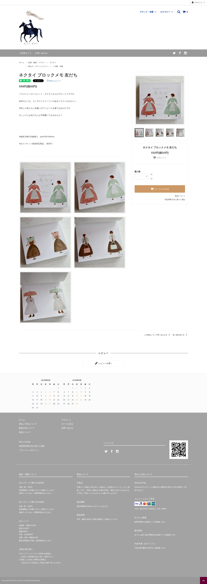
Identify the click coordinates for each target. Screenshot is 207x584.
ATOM (27, 442)
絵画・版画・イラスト (36, 62)
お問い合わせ (41, 53)
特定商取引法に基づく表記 (175, 199)
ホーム (21, 62)
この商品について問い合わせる (156, 335)
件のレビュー (54, 81)
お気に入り (161, 157)
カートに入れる (161, 189)
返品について (180, 196)
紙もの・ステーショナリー (38, 66)
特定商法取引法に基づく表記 (32, 446)
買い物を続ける (179, 335)
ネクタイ (52, 62)
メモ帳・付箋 (58, 66)
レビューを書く (105, 363)
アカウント (198, 2)
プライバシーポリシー (29, 450)
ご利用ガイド (25, 53)
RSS (21, 442)
